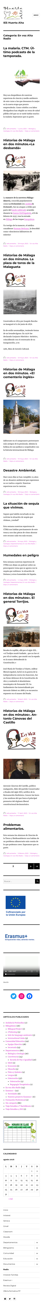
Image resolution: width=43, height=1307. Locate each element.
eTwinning (12, 1032)
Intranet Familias (10, 1275)
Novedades (12, 1094)
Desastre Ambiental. (19, 470)
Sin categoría (11, 1103)
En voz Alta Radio (16, 131)
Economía (12, 1066)
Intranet (6, 1215)
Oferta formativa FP (11, 1291)
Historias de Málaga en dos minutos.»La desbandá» (19, 144)
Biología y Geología (16, 1053)
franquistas (29, 219)
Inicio (5, 1210)
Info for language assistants (20, 1035)
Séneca (6, 1221)
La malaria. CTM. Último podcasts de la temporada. (19, 52)
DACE (10, 1063)
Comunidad (8, 1253)
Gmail (5, 1226)
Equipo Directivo (15, 1044)
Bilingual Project (15, 1029)
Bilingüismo (11, 1026)
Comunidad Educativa (15, 1041)
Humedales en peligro (21, 555)
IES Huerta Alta (13, 22)
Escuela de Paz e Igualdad (21, 1060)
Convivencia (13, 1057)
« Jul (11, 1199)
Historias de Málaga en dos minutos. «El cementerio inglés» (19, 373)
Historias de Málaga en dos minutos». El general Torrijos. (19, 597)
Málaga (9, 219)
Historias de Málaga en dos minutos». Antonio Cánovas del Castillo (20, 716)
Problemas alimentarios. (13, 826)
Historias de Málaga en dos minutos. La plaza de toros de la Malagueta (19, 261)
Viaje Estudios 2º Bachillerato (18, 1106)
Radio (6, 1269)
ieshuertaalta (11, 129)
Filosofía (11, 1069)
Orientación (13, 1078)
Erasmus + (10, 1091)
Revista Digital (9, 1286)
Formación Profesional (15, 1100)
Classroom (8, 1232)
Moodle (6, 1237)
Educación (8, 1259)
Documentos (9, 1264)
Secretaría (12, 1047)
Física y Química (15, 1072)
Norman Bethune (21, 228)
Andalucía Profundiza (15, 1023)
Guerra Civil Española (22, 213)
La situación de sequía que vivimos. (21, 505)
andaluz (28, 204)
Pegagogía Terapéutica (20, 1084)
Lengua (11, 1075)
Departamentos (16, 544)
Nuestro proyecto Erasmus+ (20, 1097)
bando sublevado (18, 210)
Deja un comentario (32, 131)
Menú (36, 15)
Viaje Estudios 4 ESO (14, 1109)
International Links (16, 1038)
